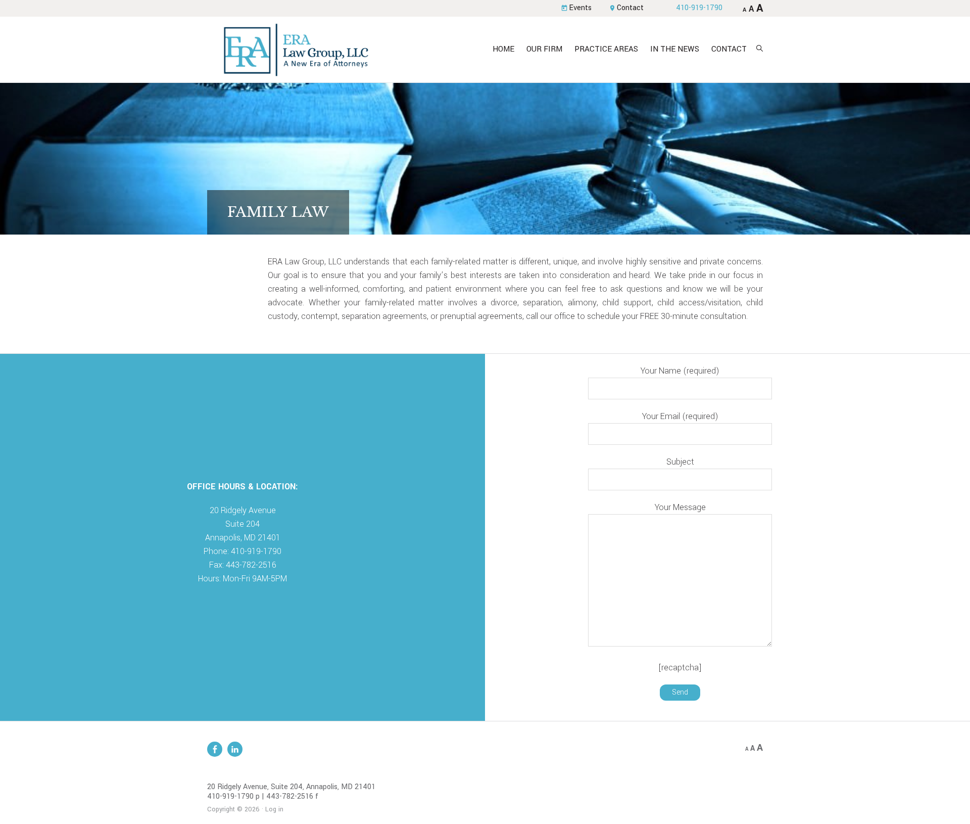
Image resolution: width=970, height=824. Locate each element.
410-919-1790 (699, 8)
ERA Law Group (295, 49)
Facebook (214, 749)
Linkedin (235, 749)
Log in (274, 809)
